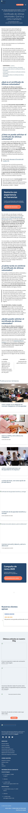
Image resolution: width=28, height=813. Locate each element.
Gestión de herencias (11, 207)
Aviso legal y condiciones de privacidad (15, 808)
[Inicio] (2, 9)
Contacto (3, 766)
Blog (2, 764)
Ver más (14, 717)
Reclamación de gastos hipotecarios (21, 361)
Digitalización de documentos (8, 752)
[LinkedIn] (6, 737)
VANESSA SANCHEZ (9, 614)
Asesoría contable (5, 745)
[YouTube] (12, 737)
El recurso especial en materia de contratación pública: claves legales (13, 662)
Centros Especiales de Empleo (8, 750)
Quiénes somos (5, 762)
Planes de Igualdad (6, 747)
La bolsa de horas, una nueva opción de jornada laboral (13, 481)
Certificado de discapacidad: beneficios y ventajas (14, 512)
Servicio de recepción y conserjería (9, 754)
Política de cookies (21, 810)
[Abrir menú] (25, 5)
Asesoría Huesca (5, 786)
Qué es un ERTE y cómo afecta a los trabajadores (12, 436)
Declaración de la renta (12, 578)
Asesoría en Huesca (6, 760)
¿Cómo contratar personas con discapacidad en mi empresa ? (11, 469)
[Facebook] (3, 737)
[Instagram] (9, 737)
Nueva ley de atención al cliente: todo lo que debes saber (13, 712)
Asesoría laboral (5, 743)
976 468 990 (20, 4)
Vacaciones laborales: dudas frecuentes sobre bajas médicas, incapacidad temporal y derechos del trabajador (14, 687)
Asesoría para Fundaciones (7, 749)
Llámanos (5, 779)
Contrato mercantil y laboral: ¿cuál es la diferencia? (13, 545)
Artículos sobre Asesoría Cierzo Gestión (14, 23)
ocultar (12, 65)
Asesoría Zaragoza (6, 772)
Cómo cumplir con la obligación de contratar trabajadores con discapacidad (14, 405)
